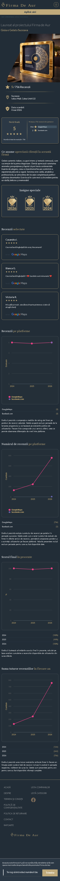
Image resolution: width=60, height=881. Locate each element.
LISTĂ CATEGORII (39, 793)
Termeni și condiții (13, 799)
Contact (8, 819)
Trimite (50, 873)
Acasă (3, 17)
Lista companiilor (40, 787)
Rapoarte (9, 825)
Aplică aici (30, 12)
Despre (7, 793)
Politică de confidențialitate (13, 806)
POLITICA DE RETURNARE (15, 813)
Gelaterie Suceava (10, 17)
